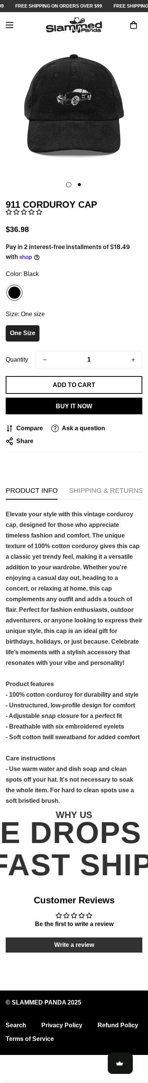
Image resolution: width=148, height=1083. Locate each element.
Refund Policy (118, 1025)
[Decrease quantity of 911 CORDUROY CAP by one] (45, 359)
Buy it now (74, 406)
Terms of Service (30, 1039)
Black (14, 292)
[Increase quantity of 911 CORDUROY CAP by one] (133, 359)
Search (16, 1025)
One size (22, 333)
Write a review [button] (74, 945)
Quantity (17, 359)
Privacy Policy (61, 1025)
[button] (24, 212)
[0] (133, 25)
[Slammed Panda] (74, 25)
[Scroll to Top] (134, 1042)
